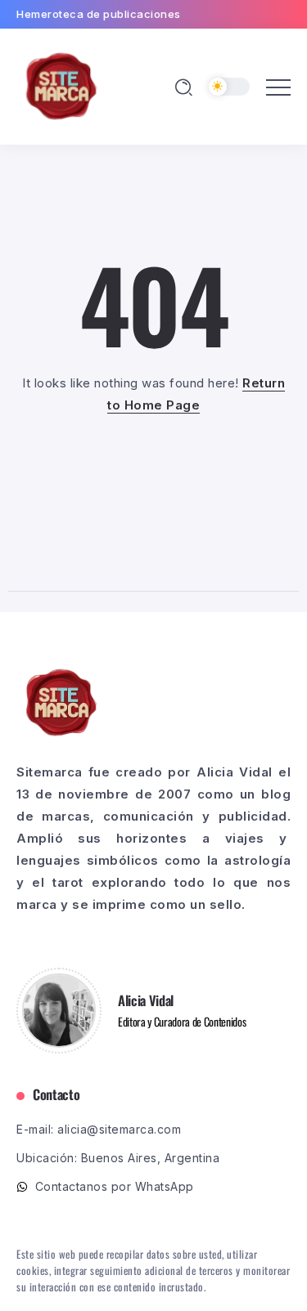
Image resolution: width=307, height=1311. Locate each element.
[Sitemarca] (61, 85)
